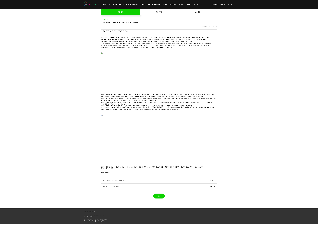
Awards (142, 4)
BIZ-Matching (156, 4)
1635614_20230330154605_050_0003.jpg (116, 31)
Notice (148, 4)
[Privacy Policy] (101, 221)
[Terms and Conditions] (90, 221)
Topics (124, 4)
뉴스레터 (197, 12)
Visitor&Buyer (173, 4)
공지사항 (159, 12)
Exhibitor (164, 4)
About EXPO (106, 4)
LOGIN (224, 4)
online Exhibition (133, 4)
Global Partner (116, 4)
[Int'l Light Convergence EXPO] (92, 3)
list (159, 196)
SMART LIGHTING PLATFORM (188, 4)
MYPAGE (216, 4)
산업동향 (120, 12)
